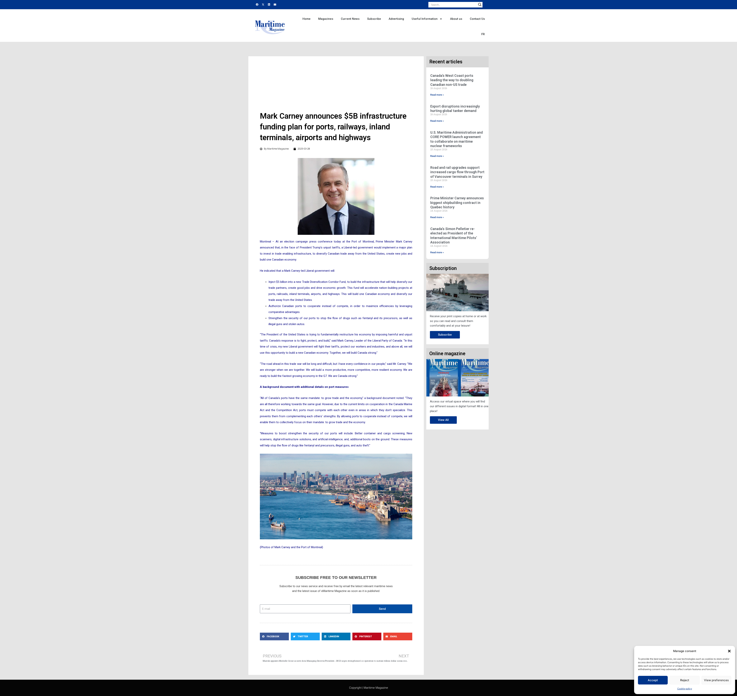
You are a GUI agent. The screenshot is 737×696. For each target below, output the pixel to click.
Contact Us (477, 19)
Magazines (325, 19)
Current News (350, 19)
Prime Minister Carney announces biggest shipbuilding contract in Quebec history (457, 202)
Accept (653, 680)
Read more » (437, 95)
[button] (729, 651)
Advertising (396, 19)
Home (306, 19)
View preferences (716, 680)
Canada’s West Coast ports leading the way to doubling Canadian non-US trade (451, 80)
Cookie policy (684, 688)
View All (443, 420)
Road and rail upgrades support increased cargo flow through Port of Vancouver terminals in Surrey (457, 172)
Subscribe (374, 19)
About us (456, 19)
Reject (684, 680)
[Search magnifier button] (480, 4)
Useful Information (425, 19)
